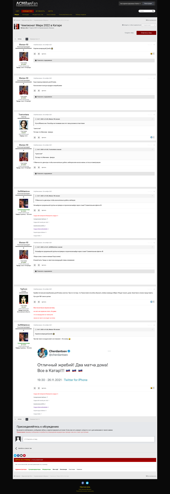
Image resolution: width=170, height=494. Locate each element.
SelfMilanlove (24, 191)
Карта (50, 11)
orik (26, 28)
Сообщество (27, 11)
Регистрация (148, 3)
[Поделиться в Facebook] (18, 455)
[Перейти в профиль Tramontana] (23, 124)
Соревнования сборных (46, 28)
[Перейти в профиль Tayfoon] (23, 299)
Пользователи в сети (65, 14)
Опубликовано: (43, 44)
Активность (40, 11)
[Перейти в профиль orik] (16, 26)
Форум (17, 14)
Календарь (25, 14)
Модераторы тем (38, 14)
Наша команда (51, 14)
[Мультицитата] (39, 54)
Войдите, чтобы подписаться (132, 25)
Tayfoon (23, 289)
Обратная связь (85, 487)
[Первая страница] (15, 39)
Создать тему (129, 33)
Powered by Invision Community (85, 491)
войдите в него (87, 430)
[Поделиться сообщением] (154, 44)
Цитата (44, 54)
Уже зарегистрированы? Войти (130, 3)
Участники (72, 469)
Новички (79, 469)
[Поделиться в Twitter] (15, 455)
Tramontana (24, 114)
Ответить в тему (146, 33)
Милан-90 (23, 44)
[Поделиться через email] (21, 455)
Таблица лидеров (81, 14)
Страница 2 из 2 (34, 39)
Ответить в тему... (32, 439)
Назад (19, 39)
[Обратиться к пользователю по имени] (35, 54)
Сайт (17, 11)
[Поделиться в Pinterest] (24, 455)
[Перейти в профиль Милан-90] (23, 56)
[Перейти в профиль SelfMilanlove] (23, 203)
